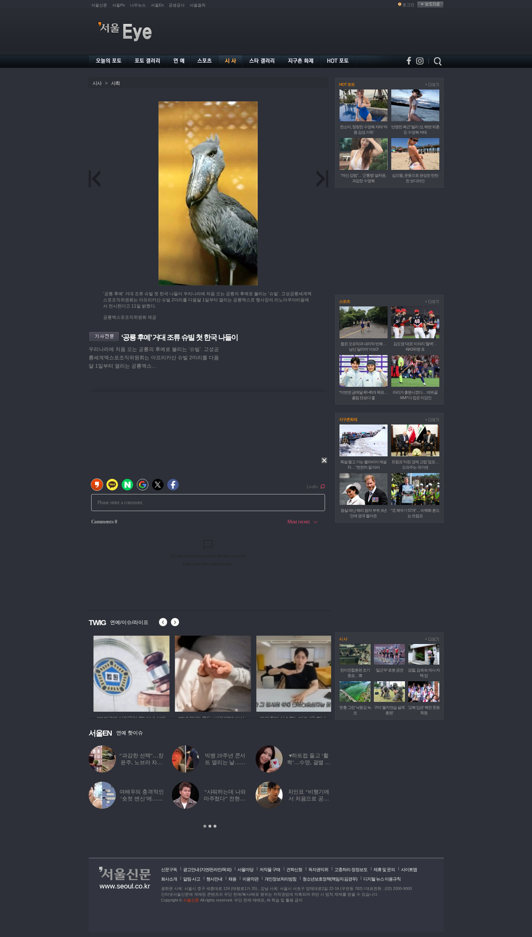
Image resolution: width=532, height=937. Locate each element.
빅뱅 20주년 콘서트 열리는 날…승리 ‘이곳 (225, 762)
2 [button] (209, 826)
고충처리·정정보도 (350, 869)
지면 (205, 869)
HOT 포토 (347, 84)
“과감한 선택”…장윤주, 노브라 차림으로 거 (141, 762)
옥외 (226, 869)
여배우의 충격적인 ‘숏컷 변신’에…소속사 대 (141, 798)
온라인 (215, 869)
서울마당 (245, 869)
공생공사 (177, 5)
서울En (157, 5)
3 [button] (215, 826)
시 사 (343, 639)
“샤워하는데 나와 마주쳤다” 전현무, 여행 (225, 798)
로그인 (408, 5)
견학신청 (294, 869)
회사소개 (169, 879)
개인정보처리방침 (280, 879)
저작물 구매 (269, 869)
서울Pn (118, 5)
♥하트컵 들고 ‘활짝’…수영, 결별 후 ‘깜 (308, 762)
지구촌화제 (348, 419)
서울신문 (99, 5)
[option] (127, 672)
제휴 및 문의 (384, 869)
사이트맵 (409, 869)
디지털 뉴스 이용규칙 (382, 879)
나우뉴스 (138, 5)
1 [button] (204, 826)
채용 (232, 879)
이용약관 (250, 879)
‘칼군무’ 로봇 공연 (389, 670)
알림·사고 (191, 879)
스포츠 (344, 301)
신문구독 (169, 869)
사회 (115, 83)
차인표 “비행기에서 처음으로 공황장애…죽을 (309, 798)
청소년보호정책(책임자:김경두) (330, 879)
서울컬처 (198, 5)
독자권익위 (318, 869)
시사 (97, 83)
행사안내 (214, 879)
